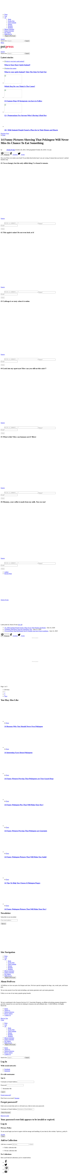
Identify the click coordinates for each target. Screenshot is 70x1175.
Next (7, 133)
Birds (9, 19)
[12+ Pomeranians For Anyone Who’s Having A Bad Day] (36, 108)
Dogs (5, 14)
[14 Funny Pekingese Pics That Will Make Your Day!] (36, 790)
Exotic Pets (11, 21)
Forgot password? (6, 1095)
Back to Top (4, 1018)
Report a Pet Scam (10, 36)
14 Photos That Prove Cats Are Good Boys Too (18, 629)
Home (6, 1008)
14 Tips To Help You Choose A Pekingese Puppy (22, 883)
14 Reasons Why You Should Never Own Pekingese (23, 726)
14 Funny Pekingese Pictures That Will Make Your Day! (25, 909)
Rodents (10, 27)
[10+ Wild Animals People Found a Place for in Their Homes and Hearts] (36, 122)
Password (3, 1085)
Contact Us (7, 1015)
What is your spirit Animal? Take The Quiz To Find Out (25, 72)
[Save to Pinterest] (6, 1168)
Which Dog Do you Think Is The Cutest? (19, 86)
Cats (5, 16)
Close (2, 1020)
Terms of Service (9, 1012)
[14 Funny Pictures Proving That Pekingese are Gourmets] (36, 817)
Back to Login (5, 1116)
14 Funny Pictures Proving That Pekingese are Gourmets (25, 831)
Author (6, 572)
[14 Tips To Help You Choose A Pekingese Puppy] (36, 869)
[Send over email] (5, 1172)
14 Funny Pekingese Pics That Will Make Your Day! (23, 805)
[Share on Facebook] (5, 1162)
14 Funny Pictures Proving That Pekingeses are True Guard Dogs (29, 779)
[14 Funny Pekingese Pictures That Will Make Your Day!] (36, 895)
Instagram (7, 1071)
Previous (3, 133)
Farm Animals (12, 22)
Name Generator (9, 31)
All (5, 17)
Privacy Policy (8, 1013)
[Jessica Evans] (12, 598)
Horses (10, 24)
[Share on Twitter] (5, 1165)
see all (20, 624)
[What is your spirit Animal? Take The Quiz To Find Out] (36, 68)
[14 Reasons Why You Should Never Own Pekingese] (36, 712)
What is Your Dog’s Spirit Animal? (17, 65)
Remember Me (7, 1088)
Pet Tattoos (7, 32)
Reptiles (10, 26)
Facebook (7, 1069)
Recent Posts (8, 573)
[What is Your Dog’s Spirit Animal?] (36, 61)
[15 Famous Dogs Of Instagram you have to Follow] (36, 93)
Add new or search (6, 1144)
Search (27, 41)
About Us (7, 1010)
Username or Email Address (9, 1082)
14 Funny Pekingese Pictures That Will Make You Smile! (25, 857)
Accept (3, 1134)
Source (3, 218)
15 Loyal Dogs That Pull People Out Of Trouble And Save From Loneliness (26, 631)
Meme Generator (9, 29)
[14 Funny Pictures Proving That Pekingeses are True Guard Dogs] (36, 764)
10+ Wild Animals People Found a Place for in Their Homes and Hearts (31, 130)
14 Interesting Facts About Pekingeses (18, 753)
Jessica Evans (5, 600)
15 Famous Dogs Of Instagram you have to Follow (23, 101)
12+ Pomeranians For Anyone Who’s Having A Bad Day (25, 115)
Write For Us (8, 34)
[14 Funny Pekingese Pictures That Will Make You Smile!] (36, 843)
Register (17, 1098)
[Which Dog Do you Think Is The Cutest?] (36, 79)
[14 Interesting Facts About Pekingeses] (36, 738)
